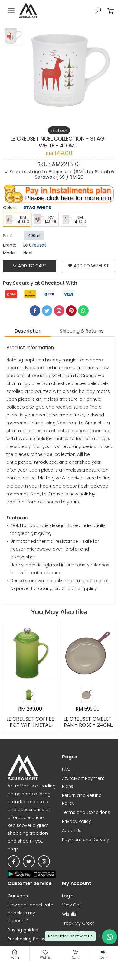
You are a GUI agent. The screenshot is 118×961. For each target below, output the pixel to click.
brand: (9, 245)
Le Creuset (34, 245)
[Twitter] (47, 310)
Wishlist (70, 914)
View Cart (72, 905)
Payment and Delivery (85, 840)
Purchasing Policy (26, 939)
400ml (34, 235)
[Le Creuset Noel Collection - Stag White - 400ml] (13, 70)
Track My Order (78, 923)
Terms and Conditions (86, 812)
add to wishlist (91, 266)
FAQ (66, 769)
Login (68, 896)
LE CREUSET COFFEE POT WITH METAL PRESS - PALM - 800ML (30, 728)
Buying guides (23, 930)
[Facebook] (35, 310)
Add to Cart (32, 266)
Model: (10, 253)
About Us (71, 830)
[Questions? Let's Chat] (109, 936)
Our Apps (18, 896)
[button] (98, 10)
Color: (9, 207)
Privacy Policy (76, 821)
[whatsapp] (83, 310)
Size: (7, 236)
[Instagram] (59, 310)
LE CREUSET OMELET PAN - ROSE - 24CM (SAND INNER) (88, 724)
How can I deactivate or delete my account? (30, 913)
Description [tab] (28, 330)
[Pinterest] (71, 310)
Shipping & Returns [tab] (81, 330)
